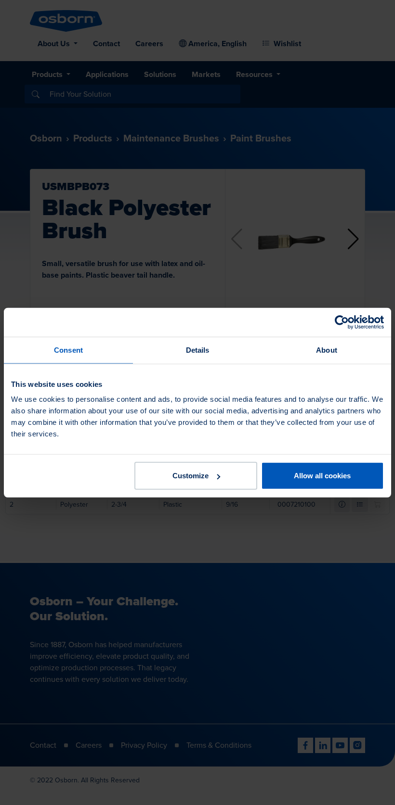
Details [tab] (198, 349)
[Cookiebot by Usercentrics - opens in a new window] (342, 322)
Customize (190, 476)
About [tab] (326, 349)
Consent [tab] (68, 349)
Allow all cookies (322, 476)
